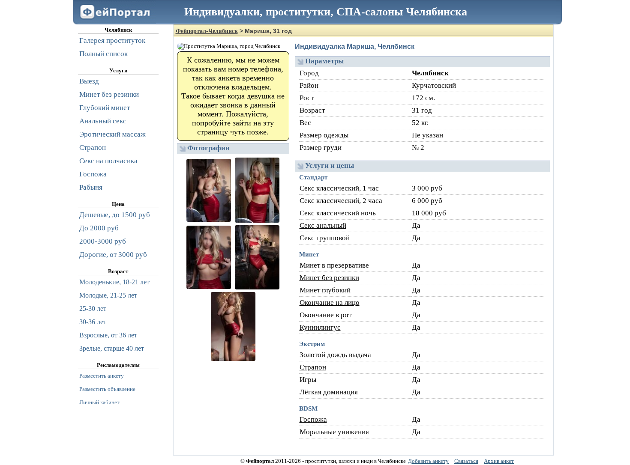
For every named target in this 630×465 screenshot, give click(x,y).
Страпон (313, 367)
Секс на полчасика (108, 161)
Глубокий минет (104, 108)
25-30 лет (92, 308)
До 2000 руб (99, 228)
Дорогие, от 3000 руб (113, 254)
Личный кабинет (99, 402)
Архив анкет (499, 461)
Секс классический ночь (338, 213)
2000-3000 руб (102, 241)
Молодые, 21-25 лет (108, 295)
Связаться (466, 461)
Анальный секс (102, 121)
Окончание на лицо (330, 302)
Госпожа (313, 419)
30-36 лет (92, 321)
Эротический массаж (112, 134)
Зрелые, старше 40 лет (111, 348)
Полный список (103, 54)
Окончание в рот (325, 315)
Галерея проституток (112, 40)
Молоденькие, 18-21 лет (114, 282)
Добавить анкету (428, 461)
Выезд (89, 81)
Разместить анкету (101, 376)
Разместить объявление (107, 389)
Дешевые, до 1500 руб (114, 215)
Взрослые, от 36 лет (108, 335)
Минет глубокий (325, 290)
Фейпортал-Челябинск (207, 31)
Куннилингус (320, 327)
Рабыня (90, 187)
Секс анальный (323, 225)
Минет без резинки (329, 278)
